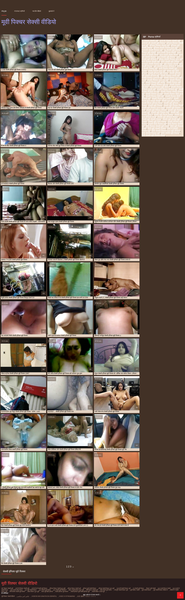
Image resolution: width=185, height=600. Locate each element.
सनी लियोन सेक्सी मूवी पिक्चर (17, 591)
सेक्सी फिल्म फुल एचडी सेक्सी (160, 99)
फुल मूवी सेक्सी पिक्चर (31, 590)
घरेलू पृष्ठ (4, 11)
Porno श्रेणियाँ (19, 11)
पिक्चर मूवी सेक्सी (149, 52)
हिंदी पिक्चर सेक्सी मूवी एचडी (157, 126)
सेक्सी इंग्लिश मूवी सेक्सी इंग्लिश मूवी (80, 591)
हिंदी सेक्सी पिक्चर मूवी (151, 133)
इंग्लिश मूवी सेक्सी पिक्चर (89, 588)
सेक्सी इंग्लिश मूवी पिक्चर (158, 73)
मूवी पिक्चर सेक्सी (171, 64)
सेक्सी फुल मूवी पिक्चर (171, 101)
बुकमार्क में (51, 11)
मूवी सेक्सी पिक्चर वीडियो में (165, 66)
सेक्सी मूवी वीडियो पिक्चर (167, 117)
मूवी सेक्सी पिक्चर (146, 590)
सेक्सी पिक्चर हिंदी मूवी (155, 96)
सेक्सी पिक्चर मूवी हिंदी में (160, 87)
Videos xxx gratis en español (44, 596)
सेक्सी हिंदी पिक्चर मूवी (157, 124)
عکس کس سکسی (23, 596)
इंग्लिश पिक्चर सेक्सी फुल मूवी (57, 588)
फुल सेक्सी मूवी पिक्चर (166, 57)
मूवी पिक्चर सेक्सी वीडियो (8, 596)
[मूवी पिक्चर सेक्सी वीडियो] (180, 595)
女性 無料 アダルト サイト (86, 596)
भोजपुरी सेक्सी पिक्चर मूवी (152, 64)
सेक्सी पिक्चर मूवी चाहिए (155, 82)
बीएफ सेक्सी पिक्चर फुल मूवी (170, 59)
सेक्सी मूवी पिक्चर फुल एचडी (153, 107)
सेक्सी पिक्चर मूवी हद (159, 84)
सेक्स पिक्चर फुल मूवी (157, 71)
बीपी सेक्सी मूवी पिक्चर (170, 61)
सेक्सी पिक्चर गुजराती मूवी (152, 77)
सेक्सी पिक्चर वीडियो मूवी (167, 89)
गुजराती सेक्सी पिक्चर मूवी (152, 50)
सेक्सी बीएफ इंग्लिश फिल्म (152, 103)
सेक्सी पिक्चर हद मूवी (154, 94)
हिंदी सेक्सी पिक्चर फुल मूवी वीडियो (166, 131)
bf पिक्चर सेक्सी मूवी (150, 41)
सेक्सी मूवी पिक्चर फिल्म (173, 105)
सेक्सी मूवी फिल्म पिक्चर (163, 114)
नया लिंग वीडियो (36, 11)
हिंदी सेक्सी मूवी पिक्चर (170, 133)
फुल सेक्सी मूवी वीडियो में (59, 590)
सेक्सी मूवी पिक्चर (155, 105)
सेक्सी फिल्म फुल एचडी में (162, 98)
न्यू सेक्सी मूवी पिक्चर (172, 50)
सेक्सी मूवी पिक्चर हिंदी (160, 112)
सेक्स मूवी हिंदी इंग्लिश (47, 591)
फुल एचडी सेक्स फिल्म (169, 54)
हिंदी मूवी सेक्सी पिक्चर (157, 128)
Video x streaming (67, 596)
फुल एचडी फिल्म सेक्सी (166, 52)
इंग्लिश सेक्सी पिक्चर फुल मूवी (166, 47)
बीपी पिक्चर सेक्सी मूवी (151, 61)
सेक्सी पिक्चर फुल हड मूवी (158, 80)
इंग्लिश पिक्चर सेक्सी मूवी (160, 45)
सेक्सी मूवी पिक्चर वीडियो (156, 110)
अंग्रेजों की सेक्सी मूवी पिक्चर (153, 43)
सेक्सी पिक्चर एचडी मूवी (170, 75)
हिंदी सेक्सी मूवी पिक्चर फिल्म (153, 135)
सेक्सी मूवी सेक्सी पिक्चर (151, 119)
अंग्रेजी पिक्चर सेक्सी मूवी (170, 41)
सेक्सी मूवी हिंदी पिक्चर (157, 121)
